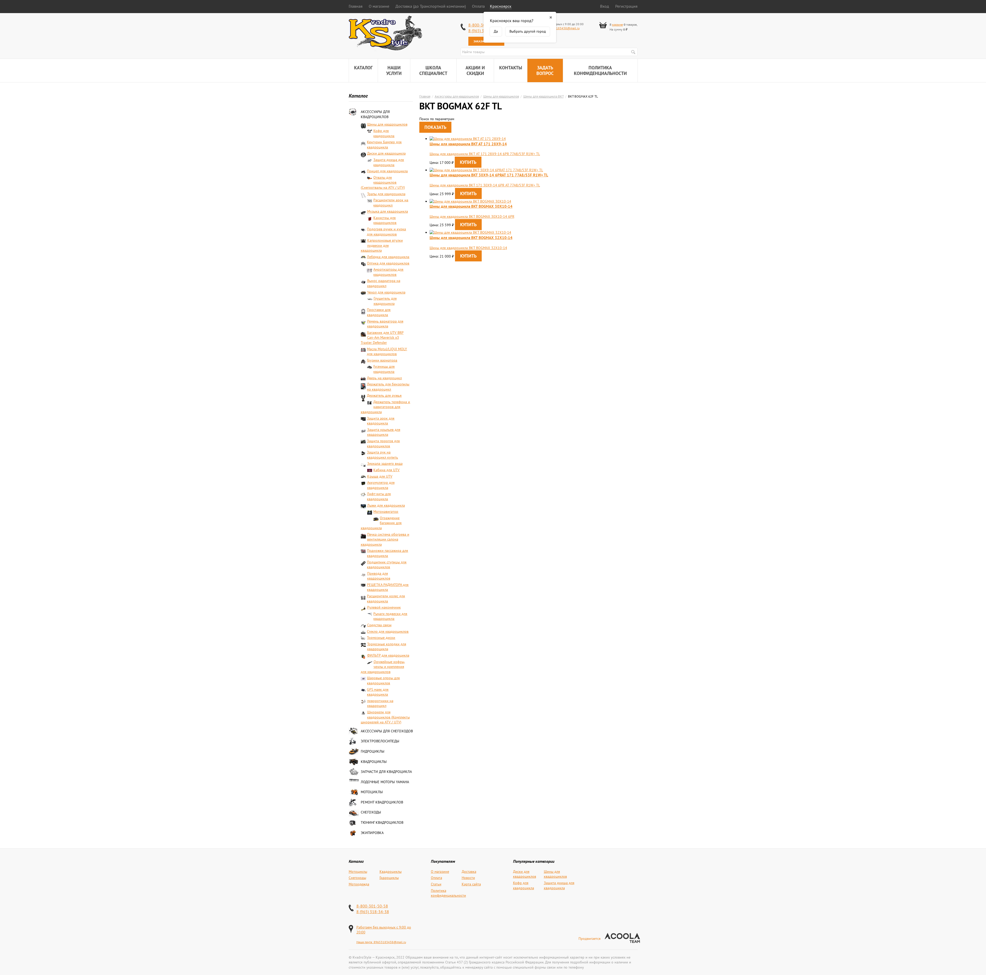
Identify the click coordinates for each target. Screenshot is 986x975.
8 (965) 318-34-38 (372, 911)
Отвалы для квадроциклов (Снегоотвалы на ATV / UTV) (383, 182)
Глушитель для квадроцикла (385, 301)
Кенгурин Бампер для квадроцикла (384, 144)
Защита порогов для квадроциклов (383, 443)
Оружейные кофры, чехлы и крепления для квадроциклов (383, 666)
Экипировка (372, 832)
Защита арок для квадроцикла (380, 421)
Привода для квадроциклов (378, 576)
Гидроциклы (372, 751)
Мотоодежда (359, 884)
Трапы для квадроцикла (386, 194)
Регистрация (626, 6)
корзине (617, 24)
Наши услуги (394, 70)
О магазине (379, 6)
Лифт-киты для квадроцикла (379, 496)
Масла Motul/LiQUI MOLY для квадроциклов (387, 351)
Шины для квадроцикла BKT (543, 96)
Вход (604, 6)
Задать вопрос (545, 70)
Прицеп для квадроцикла (387, 171)
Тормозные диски (381, 637)
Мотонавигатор (385, 511)
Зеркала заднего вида (385, 463)
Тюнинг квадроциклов (382, 822)
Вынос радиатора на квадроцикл (383, 283)
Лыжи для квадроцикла (386, 505)
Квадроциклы (374, 761)
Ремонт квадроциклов (382, 802)
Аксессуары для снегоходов (387, 731)
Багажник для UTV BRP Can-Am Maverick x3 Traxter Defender (382, 337)
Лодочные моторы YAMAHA (385, 782)
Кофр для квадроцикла (383, 133)
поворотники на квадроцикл (380, 703)
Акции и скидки (475, 70)
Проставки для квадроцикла (379, 312)
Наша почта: (365, 942)
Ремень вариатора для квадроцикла (385, 324)
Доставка (469, 871)
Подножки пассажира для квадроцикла (387, 553)
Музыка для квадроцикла (387, 211)
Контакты (510, 68)
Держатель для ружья (384, 395)
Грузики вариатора (382, 360)
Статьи (436, 884)
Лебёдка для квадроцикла (388, 256)
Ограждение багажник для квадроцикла (381, 523)
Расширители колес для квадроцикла (386, 598)
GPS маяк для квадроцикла (377, 692)
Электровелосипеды (380, 741)
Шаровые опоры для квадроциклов (383, 680)
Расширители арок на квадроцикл (390, 202)
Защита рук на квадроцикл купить (382, 455)
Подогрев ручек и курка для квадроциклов (386, 231)
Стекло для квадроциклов (388, 631)
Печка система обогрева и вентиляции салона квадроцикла (385, 539)
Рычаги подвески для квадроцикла (390, 616)
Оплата (478, 6)
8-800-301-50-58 (372, 905)
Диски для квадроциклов (524, 874)
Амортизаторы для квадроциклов (388, 272)
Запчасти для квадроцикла (386, 771)
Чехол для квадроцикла (386, 292)
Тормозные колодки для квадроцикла (386, 646)
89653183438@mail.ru (563, 28)
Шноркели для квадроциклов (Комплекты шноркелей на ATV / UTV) (385, 717)
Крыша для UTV (379, 476)
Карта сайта (471, 884)
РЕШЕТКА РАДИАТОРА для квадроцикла (388, 587)
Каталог (363, 68)
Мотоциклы (372, 792)
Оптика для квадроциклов (388, 263)
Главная (356, 6)
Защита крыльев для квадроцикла (383, 432)
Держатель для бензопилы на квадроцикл (388, 387)
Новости (468, 877)
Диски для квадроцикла (386, 153)
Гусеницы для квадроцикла (384, 369)
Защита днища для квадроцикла (388, 162)
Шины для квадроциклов (387, 124)
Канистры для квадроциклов (384, 220)
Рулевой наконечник (384, 607)
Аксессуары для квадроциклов (375, 114)
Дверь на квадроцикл (384, 378)
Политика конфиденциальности (600, 70)
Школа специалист (433, 70)
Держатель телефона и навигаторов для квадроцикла (385, 407)
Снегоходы (371, 812)
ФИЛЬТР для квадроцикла (388, 655)
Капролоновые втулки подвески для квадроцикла (382, 245)
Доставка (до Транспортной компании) (430, 6)
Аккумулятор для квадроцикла (381, 485)
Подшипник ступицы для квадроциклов (386, 565)
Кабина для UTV (386, 470)
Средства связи (379, 625)
